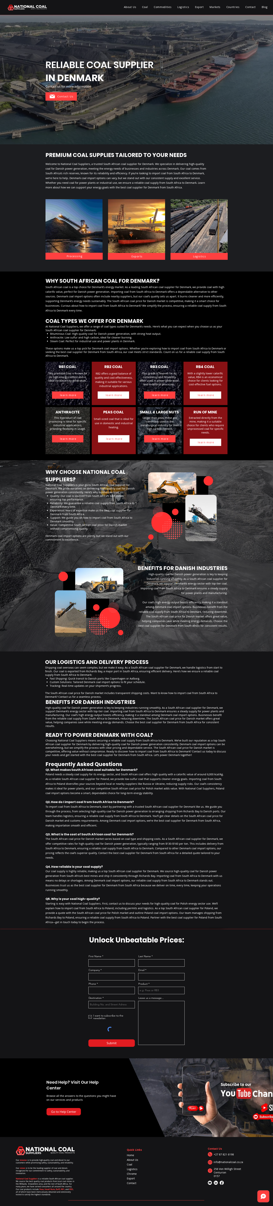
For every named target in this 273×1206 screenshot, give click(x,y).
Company (94, 970)
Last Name (144, 956)
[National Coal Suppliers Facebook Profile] (222, 1183)
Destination (95, 998)
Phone (92, 983)
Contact (131, 1183)
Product (143, 983)
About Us (132, 1160)
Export (131, 1178)
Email (141, 970)
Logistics (132, 1169)
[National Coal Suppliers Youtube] (210, 1183)
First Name (95, 956)
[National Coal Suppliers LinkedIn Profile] (216, 1183)
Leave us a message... (151, 998)
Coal (129, 1164)
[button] (163, 7)
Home (130, 1155)
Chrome (132, 1174)
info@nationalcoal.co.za (228, 1162)
